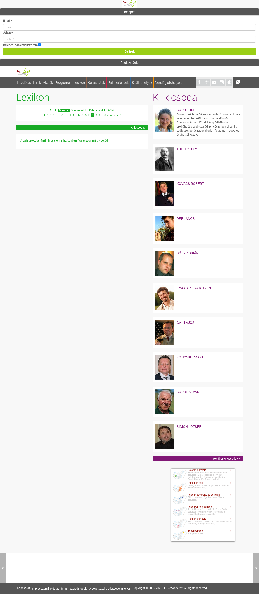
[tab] (129, 12)
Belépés (129, 12)
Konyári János (190, 357)
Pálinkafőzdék (118, 82)
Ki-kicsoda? (138, 127)
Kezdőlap (24, 82)
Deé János (186, 218)
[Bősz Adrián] (164, 253)
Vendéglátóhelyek (168, 82)
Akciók (48, 82)
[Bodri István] (164, 391)
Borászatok (96, 82)
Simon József (189, 426)
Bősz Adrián (188, 253)
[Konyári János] (164, 357)
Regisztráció (129, 62)
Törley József (190, 149)
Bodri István (188, 391)
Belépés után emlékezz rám (20, 45)
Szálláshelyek (142, 82)
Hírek (37, 82)
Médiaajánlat (58, 588)
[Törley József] (164, 148)
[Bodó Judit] (164, 109)
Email (7, 21)
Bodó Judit (186, 109)
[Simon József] (164, 426)
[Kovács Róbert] (164, 183)
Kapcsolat (23, 587)
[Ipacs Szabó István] (164, 287)
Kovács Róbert (190, 183)
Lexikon (79, 82)
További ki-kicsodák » (226, 458)
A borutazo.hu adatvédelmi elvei (109, 588)
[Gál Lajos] (164, 322)
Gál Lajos (185, 322)
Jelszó (8, 32)
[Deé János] (164, 218)
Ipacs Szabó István (194, 287)
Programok (63, 82)
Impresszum (40, 588)
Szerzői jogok (78, 588)
